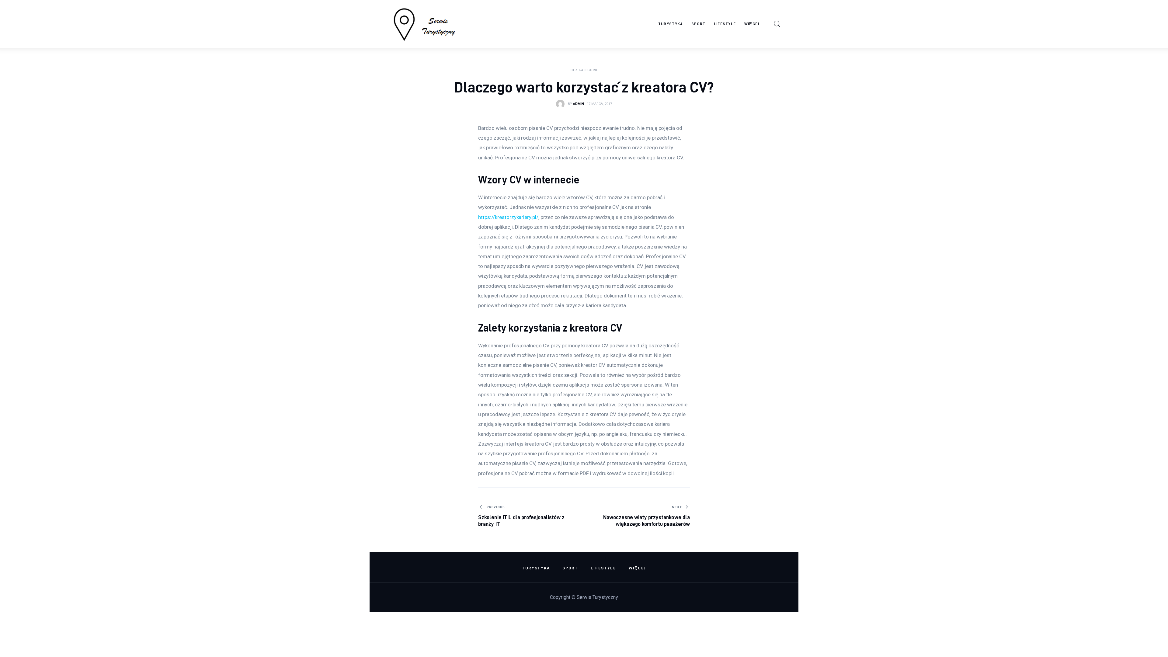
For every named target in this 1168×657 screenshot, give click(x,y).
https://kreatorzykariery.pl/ (508, 217)
